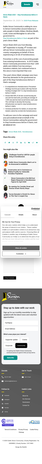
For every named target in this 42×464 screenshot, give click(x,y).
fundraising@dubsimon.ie (10, 381)
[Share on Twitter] (9, 142)
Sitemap (21, 432)
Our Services (26, 399)
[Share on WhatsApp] (13, 142)
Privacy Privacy (23, 429)
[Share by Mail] (37, 142)
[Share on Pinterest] (17, 142)
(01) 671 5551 (7, 377)
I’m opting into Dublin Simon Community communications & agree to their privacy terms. (21, 352)
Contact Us (25, 405)
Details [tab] (21, 215)
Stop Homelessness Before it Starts (15, 38)
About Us (25, 396)
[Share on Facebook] (5, 142)
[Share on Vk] (29, 142)
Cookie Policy (34, 429)
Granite (24, 447)
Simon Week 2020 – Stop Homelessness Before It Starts (20, 16)
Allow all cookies (21, 248)
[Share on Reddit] (33, 142)
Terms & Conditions (11, 429)
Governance (26, 402)
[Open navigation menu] (37, 4)
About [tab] (34, 215)
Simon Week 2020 (15, 132)
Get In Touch (28, 377)
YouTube (6, 407)
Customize (20, 253)
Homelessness (27, 132)
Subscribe (10, 358)
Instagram (6, 399)
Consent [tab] (7, 215)
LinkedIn (6, 403)
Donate (27, 4)
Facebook (6, 395)
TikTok (6, 411)
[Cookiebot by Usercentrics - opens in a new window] (31, 209)
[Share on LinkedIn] (21, 142)
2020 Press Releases (31, 21)
